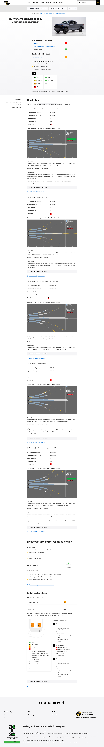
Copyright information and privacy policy (80, 742)
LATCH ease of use (38, 57)
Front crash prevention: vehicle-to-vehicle (44, 46)
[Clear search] (46, 8)
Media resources (57, 712)
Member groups (32, 715)
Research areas (51, 2)
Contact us (55, 715)
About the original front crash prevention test (42, 585)
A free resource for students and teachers (85, 717)
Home (28, 13)
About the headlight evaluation (37, 191)
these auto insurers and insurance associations (53, 740)
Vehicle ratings (32, 2)
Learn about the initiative (12, 742)
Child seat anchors (16, 107)
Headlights (35, 43)
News (42, 2)
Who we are (31, 712)
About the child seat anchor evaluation (39, 686)
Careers (30, 718)
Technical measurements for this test (38, 187)
